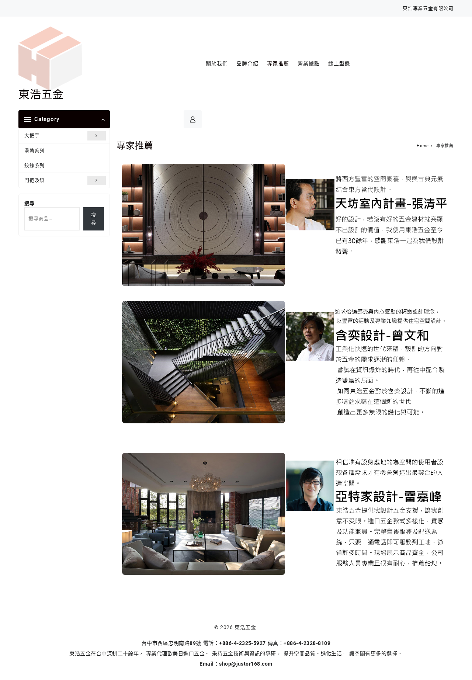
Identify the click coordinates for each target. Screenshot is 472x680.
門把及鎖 (34, 180)
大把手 (31, 135)
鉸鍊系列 (34, 165)
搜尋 (29, 203)
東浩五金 (41, 94)
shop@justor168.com (246, 664)
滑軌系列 (34, 150)
